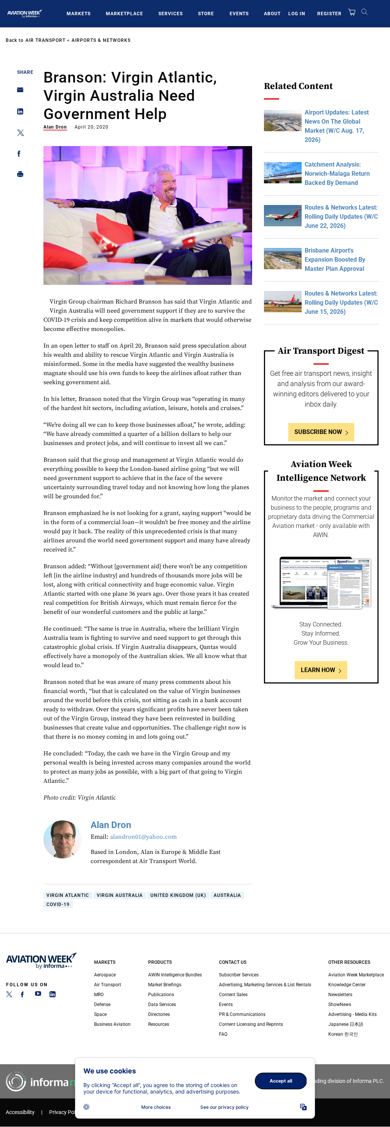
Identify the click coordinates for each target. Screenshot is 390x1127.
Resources (158, 1024)
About (272, 13)
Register (329, 13)
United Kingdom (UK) (178, 895)
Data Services (162, 1004)
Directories (159, 1014)
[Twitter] (9, 995)
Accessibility (20, 1112)
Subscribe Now (318, 432)
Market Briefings (164, 984)
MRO (99, 994)
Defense (102, 1004)
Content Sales (233, 994)
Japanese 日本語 (345, 1024)
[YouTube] (38, 995)
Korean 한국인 (343, 1034)
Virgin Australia (120, 895)
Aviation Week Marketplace (356, 975)
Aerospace (105, 975)
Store (206, 13)
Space (100, 1014)
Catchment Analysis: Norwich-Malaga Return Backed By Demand (337, 173)
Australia (227, 895)
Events (239, 13)
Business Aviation (112, 1024)
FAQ (223, 1034)
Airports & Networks (101, 40)
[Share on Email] (18, 92)
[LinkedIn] (53, 995)
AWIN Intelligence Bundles (175, 975)
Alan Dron (55, 127)
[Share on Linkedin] (18, 113)
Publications (161, 994)
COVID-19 (58, 904)
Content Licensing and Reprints (251, 1024)
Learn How (318, 670)
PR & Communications (242, 1014)
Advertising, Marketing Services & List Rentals (265, 984)
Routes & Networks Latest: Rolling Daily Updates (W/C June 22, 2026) (341, 216)
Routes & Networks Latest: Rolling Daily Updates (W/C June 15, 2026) (341, 302)
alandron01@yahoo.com (143, 837)
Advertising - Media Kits (352, 1014)
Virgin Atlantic (67, 895)
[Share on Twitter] (18, 134)
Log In (296, 13)
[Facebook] (24, 995)
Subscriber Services (239, 975)
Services (170, 13)
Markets (79, 13)
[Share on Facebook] (18, 155)
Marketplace (124, 13)
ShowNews (339, 1004)
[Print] (18, 176)
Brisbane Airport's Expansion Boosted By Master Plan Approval (335, 259)
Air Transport (46, 40)
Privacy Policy (65, 1112)
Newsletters (340, 994)
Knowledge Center (347, 984)
